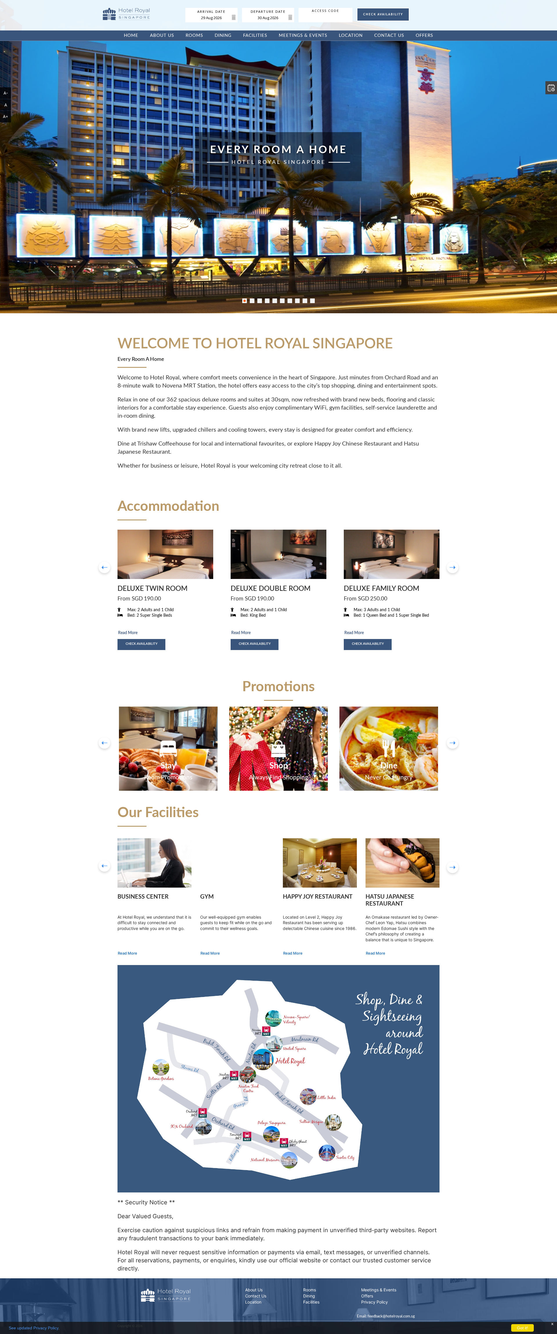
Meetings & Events (303, 35)
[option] (168, 749)
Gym (207, 897)
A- (5, 92)
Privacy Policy (374, 1302)
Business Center (143, 897)
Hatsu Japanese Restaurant (390, 900)
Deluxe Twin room (152, 588)
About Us (162, 35)
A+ (5, 116)
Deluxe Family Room (381, 588)
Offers (424, 35)
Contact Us (389, 35)
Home (131, 35)
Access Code (325, 10)
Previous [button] (104, 866)
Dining (223, 35)
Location (351, 35)
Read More (128, 633)
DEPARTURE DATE (268, 11)
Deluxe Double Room (270, 588)
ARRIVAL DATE (211, 11)
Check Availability (142, 643)
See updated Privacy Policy (33, 1328)
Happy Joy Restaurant (317, 897)
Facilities (255, 35)
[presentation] (104, 567)
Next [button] (452, 867)
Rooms (194, 35)
